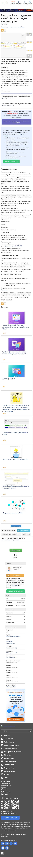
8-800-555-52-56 (7, 811)
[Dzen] (15, 844)
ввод (2, 295)
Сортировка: (10, 534)
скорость (24, 295)
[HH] (11, 844)
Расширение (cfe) (11, 648)
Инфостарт (4, 290)
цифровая (9, 299)
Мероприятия (9, 765)
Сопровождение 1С (11, 748)
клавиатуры (21, 292)
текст (16, 297)
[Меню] (2, 2)
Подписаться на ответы (9, 530)
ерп (12, 297)
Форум (6, 774)
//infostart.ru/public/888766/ (13, 246)
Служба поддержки (11, 798)
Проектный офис (10, 761)
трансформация (24, 297)
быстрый (28, 292)
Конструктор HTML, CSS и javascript (15, 459)
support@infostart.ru (8, 813)
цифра (3, 299)
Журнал (7, 735)
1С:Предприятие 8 (11, 653)
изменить (5, 292)
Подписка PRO (6, 786)
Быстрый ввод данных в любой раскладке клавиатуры (16, 18)
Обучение (7, 755)
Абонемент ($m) (11, 687)
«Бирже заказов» (12, 586)
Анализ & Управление (12, 745)
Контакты (4, 794)
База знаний (8, 739)
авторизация (14, 540)
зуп (5, 297)
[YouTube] (2, 848)
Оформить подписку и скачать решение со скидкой (17, 121)
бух (29, 295)
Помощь (4, 790)
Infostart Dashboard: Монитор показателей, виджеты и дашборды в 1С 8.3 (15, 327)
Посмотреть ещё (16, 526)
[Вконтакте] (7, 844)
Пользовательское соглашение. (11, 828)
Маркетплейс (9, 758)
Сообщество (5, 783)
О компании (5, 781)
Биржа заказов (9, 771)
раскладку (13, 292)
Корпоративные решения (13, 752)
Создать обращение (10, 818)
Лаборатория (9, 742)
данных (8, 295)
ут (2, 297)
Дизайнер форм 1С (8, 379)
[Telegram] (2, 844)
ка (8, 297)
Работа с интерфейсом (13, 636)
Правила (4, 788)
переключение (16, 295)
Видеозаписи (9, 768)
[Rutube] (7, 848)
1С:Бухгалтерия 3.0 (11, 657)
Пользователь (10, 643)
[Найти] (30, 731)
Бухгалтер (9, 641)
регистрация (6, 540)
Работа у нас (5, 792)
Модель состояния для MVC (12, 513)
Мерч (6, 778)
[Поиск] (6, 2)
